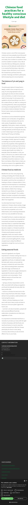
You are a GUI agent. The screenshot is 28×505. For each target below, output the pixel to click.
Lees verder (9, 487)
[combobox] (24, 481)
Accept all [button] (7, 498)
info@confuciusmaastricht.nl (9, 354)
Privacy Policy (5, 475)
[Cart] (26, 2)
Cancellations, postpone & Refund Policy (11, 468)
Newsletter (4, 478)
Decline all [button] (20, 498)
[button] (14, 502)
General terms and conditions (8, 465)
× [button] (26, 480)
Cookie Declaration (6, 471)
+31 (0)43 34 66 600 (7, 353)
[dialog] (14, 492)
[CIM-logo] (7, 2)
